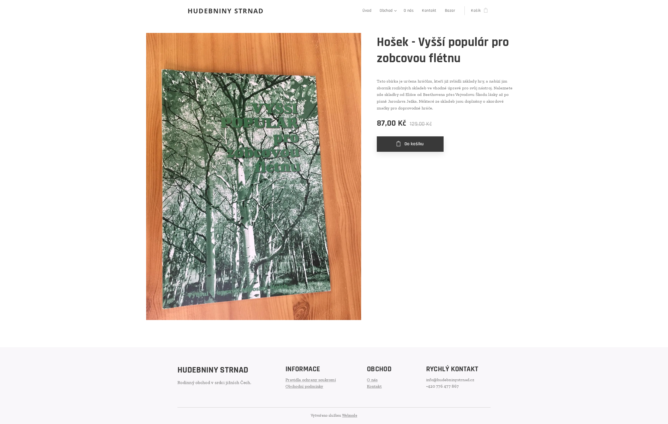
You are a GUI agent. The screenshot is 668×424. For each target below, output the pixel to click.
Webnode (349, 415)
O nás (372, 379)
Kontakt (374, 386)
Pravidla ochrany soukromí (310, 379)
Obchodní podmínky (304, 386)
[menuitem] (368, 10)
